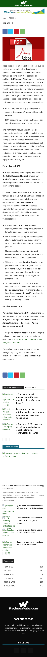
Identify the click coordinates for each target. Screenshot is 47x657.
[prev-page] (4, 439)
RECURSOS (13, 18)
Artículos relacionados (13, 388)
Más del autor (30, 388)
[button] (4, 3)
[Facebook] (5, 31)
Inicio (4, 18)
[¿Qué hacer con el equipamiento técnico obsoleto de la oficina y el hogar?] (9, 399)
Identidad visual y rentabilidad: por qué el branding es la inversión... (29, 520)
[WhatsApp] (22, 31)
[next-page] (8, 439)
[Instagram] (23, 650)
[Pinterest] (16, 31)
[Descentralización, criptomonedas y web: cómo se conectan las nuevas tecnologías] (9, 414)
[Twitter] (10, 31)
